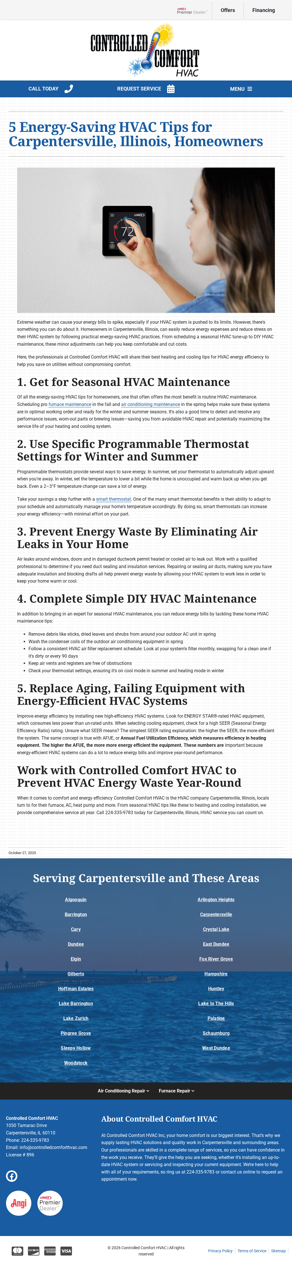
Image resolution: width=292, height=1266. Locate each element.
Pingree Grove (76, 1033)
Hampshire (216, 974)
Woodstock (76, 1063)
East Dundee (216, 944)
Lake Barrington (76, 1003)
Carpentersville (216, 914)
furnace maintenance (69, 404)
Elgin (76, 959)
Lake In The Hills (216, 1003)
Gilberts (76, 974)
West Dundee (216, 1048)
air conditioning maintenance (150, 404)
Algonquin (75, 899)
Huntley (216, 988)
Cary (76, 929)
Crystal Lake (216, 929)
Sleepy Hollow (76, 1048)
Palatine (216, 1018)
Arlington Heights (216, 899)
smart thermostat (113, 499)
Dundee (76, 944)
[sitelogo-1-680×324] (146, 25)
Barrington (76, 914)
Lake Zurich (76, 1018)
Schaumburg (216, 1033)
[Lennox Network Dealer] (194, 10)
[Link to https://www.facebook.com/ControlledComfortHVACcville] (11, 1176)
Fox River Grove (216, 959)
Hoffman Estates (76, 988)
